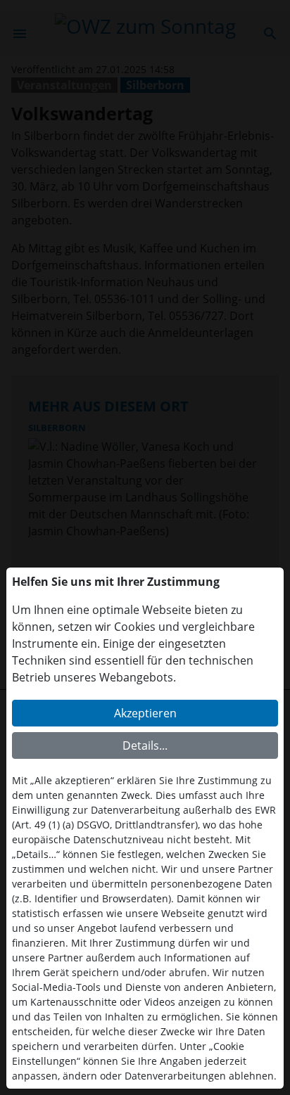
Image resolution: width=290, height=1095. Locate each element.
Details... (145, 745)
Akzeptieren (145, 713)
